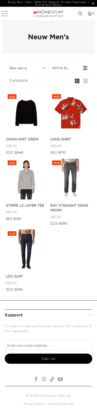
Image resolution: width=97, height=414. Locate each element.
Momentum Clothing (54, 395)
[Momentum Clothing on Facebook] (36, 379)
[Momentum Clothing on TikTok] (52, 379)
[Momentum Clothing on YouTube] (60, 379)
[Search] (80, 13)
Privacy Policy (34, 404)
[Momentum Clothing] (48, 13)
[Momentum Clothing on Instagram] (44, 379)
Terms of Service (61, 404)
